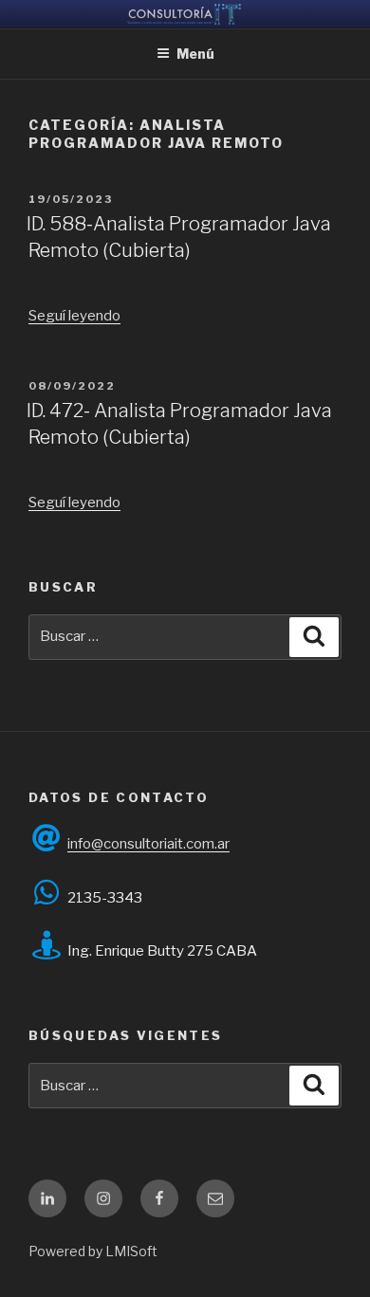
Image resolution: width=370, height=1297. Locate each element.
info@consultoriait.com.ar (148, 843)
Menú (195, 54)
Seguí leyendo (74, 315)
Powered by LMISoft (92, 1251)
